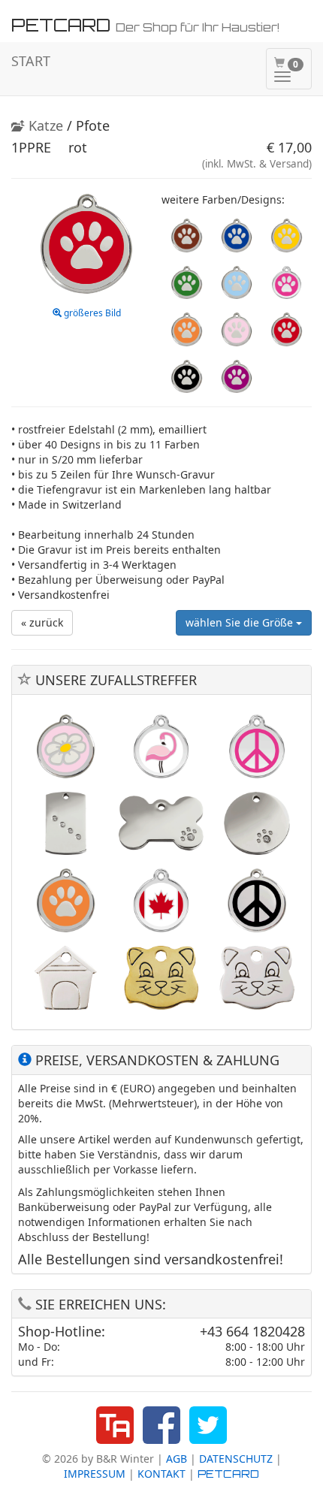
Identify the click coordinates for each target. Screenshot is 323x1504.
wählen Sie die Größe (241, 622)
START (30, 61)
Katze (44, 125)
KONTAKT (161, 1473)
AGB (176, 1458)
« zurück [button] (42, 622)
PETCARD (228, 1473)
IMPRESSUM (94, 1473)
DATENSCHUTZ (236, 1458)
